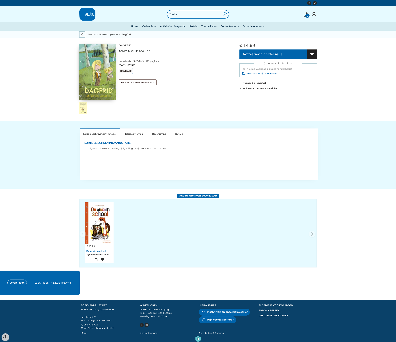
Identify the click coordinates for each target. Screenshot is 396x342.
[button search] (225, 14)
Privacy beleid (269, 310)
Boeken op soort (108, 34)
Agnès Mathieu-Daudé (134, 51)
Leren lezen (17, 282)
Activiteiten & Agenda (172, 26)
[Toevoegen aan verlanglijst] (312, 54)
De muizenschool (96, 251)
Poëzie (193, 26)
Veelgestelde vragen (273, 315)
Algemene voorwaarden (276, 305)
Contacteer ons (230, 26)
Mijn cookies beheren (220, 319)
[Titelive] (198, 338)
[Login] (314, 14)
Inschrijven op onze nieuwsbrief (227, 311)
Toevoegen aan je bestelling (260, 54)
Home (134, 26)
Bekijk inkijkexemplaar (139, 82)
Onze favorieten (252, 26)
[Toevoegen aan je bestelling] (96, 259)
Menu (84, 332)
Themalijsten (209, 26)
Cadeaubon (149, 26)
